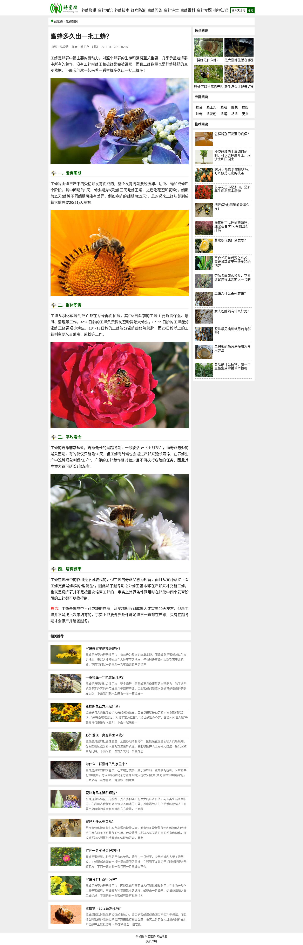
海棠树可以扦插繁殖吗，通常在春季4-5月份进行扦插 (232, 226)
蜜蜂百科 (187, 10)
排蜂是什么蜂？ (208, 60)
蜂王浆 (211, 107)
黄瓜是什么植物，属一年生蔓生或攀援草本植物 (232, 366)
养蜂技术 (121, 10)
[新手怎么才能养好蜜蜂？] (239, 82)
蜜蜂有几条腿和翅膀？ (102, 793)
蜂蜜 (199, 107)
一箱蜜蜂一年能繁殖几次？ (105, 677)
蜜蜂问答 (154, 10)
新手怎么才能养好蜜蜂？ (242, 86)
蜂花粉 (211, 114)
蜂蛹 (224, 114)
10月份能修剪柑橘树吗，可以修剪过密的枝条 (232, 171)
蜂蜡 (245, 107)
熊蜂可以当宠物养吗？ (210, 86)
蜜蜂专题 (204, 10)
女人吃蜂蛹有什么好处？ (232, 311)
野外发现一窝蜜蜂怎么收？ (105, 735)
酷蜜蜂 (58, 21)
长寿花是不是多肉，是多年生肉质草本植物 (232, 189)
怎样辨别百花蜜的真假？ (232, 134)
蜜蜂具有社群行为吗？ (102, 879)
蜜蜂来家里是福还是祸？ (104, 648)
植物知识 (220, 10)
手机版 (140, 936)
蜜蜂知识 (105, 10)
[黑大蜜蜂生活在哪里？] (239, 55)
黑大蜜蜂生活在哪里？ (240, 60)
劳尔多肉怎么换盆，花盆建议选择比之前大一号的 (232, 277)
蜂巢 (234, 107)
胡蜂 (234, 114)
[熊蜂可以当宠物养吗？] (208, 82)
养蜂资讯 (88, 10)
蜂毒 (199, 114)
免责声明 (151, 941)
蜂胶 (224, 107)
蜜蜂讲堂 (171, 10)
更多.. (246, 114)
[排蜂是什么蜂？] (208, 55)
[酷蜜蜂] (63, 14)
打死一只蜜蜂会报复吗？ (104, 850)
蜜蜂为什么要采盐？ (100, 822)
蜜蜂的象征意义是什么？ (104, 706)
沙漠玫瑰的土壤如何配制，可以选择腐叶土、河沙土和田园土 (232, 155)
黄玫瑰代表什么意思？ (230, 240)
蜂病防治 (138, 10)
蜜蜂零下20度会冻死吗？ (104, 908)
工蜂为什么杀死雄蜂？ (230, 293)
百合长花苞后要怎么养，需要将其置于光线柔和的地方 (232, 261)
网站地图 (161, 936)
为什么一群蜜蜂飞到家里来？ (107, 764)
